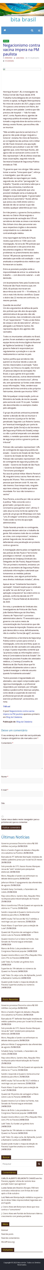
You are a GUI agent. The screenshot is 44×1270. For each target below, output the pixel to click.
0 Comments (9, 61)
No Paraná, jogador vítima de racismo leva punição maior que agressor (21, 1181)
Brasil (6, 41)
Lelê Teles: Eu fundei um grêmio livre (17, 962)
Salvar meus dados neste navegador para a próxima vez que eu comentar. (20, 820)
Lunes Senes (20, 58)
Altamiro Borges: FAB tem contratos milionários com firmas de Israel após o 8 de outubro (20, 1191)
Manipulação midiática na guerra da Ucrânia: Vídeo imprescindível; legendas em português (21, 1200)
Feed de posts (7, 1234)
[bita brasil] (22, 4)
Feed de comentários (10, 1238)
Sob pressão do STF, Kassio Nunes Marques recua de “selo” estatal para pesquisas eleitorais (20, 869)
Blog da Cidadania (14, 717)
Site (3, 803)
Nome (4, 776)
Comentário (7, 743)
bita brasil (23, 19)
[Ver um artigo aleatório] (39, 30)
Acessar (4, 1230)
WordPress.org (8, 1242)
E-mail (4, 790)
